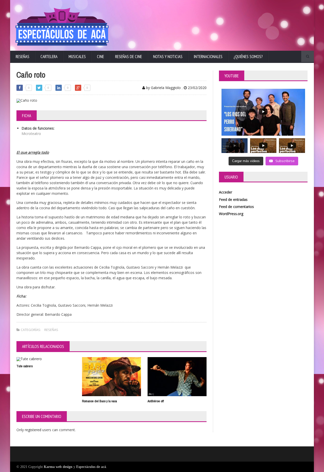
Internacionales (208, 56)
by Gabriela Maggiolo (163, 87)
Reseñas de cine (128, 56)
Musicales (77, 56)
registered (33, 429)
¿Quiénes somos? (248, 56)
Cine (100, 56)
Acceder (225, 192)
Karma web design (58, 467)
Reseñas (22, 56)
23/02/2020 (197, 87)
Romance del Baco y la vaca (99, 401)
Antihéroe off (156, 401)
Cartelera (48, 56)
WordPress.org (231, 213)
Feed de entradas (233, 199)
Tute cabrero (24, 366)
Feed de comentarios (236, 206)
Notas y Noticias (168, 56)
